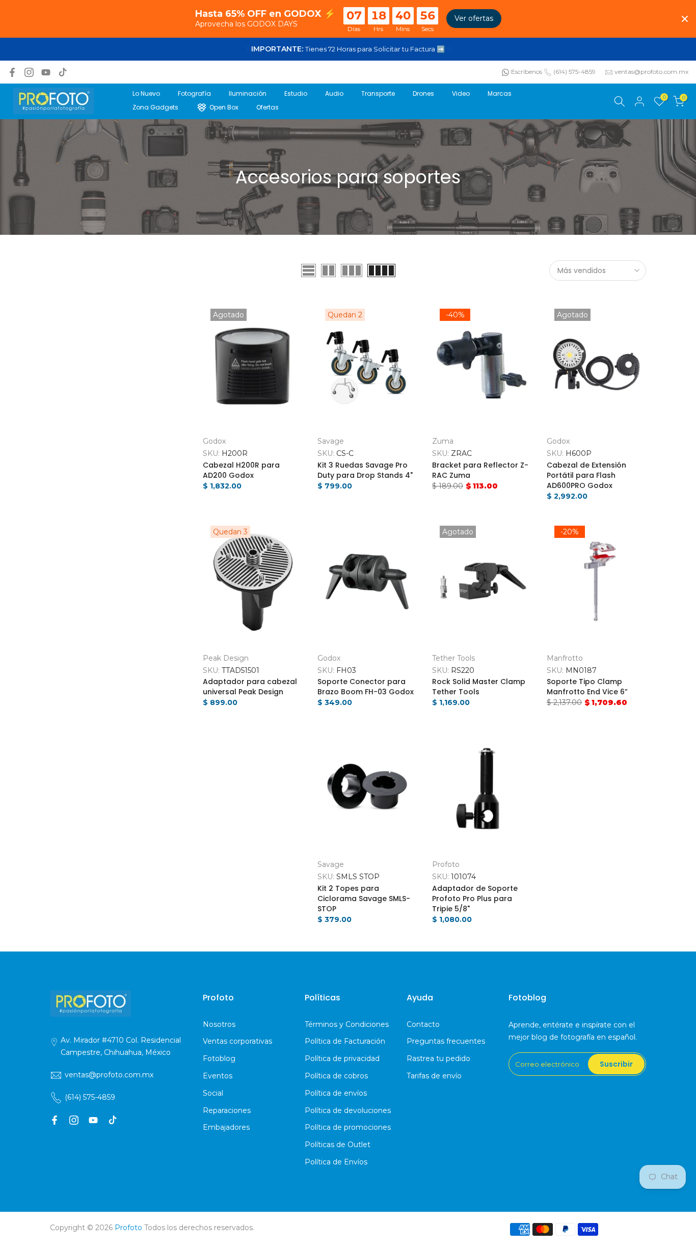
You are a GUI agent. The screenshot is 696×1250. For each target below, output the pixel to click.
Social (213, 1093)
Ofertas (267, 107)
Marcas (500, 93)
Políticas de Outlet (337, 1144)
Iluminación (247, 93)
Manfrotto (565, 658)
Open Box (223, 107)
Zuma (442, 441)
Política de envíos (336, 1093)
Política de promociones (348, 1127)
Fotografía (194, 93)
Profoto (446, 864)
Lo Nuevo (146, 93)
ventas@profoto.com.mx (651, 71)
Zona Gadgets (155, 107)
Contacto (423, 1024)
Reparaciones (227, 1110)
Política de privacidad (342, 1058)
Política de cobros (336, 1075)
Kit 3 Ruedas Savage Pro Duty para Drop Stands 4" (365, 470)
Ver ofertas (473, 18)
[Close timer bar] (685, 19)
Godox (214, 441)
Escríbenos (526, 71)
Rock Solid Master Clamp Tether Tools (478, 686)
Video (461, 93)
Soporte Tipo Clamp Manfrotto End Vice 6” (587, 686)
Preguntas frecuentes (446, 1041)
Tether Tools (453, 658)
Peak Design (226, 658)
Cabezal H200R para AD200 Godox (241, 470)
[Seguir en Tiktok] (62, 72)
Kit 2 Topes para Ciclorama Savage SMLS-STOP (363, 898)
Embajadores (226, 1127)
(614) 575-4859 (574, 71)
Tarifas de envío (434, 1075)
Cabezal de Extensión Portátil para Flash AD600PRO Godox (586, 475)
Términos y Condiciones (347, 1024)
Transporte (378, 93)
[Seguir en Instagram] (29, 72)
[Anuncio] (348, 49)
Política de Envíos (336, 1161)
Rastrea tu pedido (438, 1058)
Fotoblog (219, 1058)
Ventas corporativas (237, 1041)
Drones (423, 93)
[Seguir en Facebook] (12, 72)
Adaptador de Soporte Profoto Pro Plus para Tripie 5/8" (475, 898)
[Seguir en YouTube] (45, 72)
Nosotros (219, 1024)
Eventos (217, 1075)
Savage (330, 441)
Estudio (295, 93)
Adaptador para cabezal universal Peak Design (250, 686)
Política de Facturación (345, 1041)
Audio (334, 93)
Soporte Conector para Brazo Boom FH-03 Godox (365, 686)
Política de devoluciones (348, 1110)
